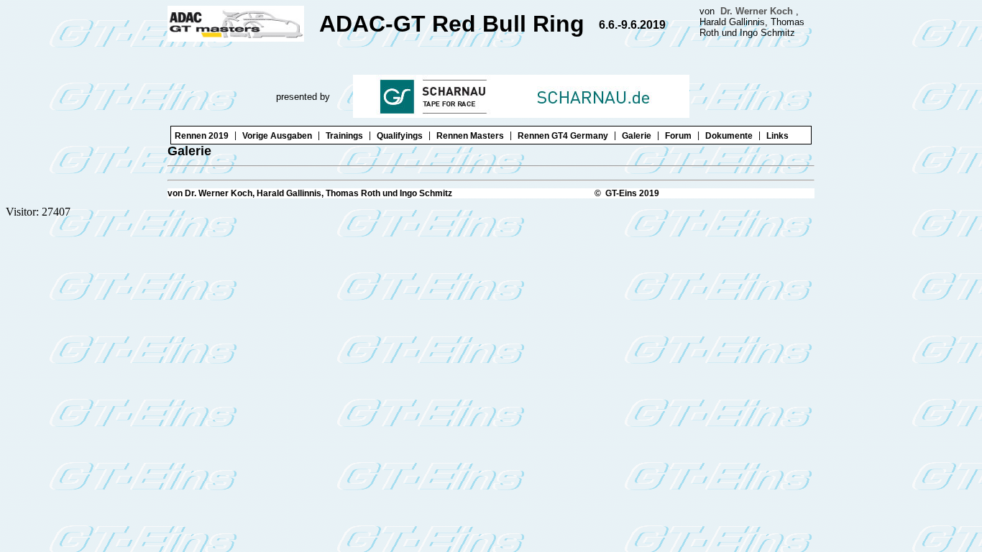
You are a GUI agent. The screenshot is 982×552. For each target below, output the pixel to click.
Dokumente (729, 136)
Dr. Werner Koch (756, 11)
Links (777, 136)
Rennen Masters (470, 136)
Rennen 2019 (202, 136)
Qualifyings (400, 136)
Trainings (344, 136)
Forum (678, 136)
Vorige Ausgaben (277, 136)
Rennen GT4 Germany (563, 136)
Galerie (636, 136)
